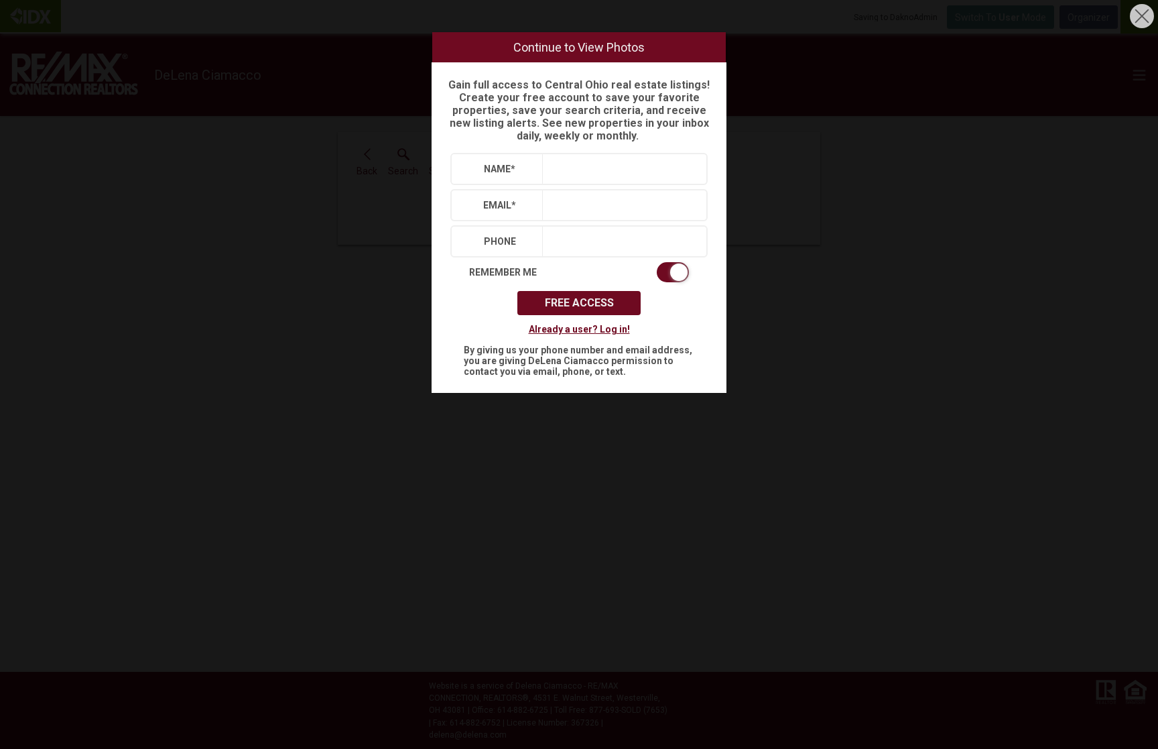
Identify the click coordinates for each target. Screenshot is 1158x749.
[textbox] (621, 169)
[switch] (579, 272)
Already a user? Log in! (579, 329)
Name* (499, 169)
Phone (500, 241)
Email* (499, 205)
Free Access (579, 302)
